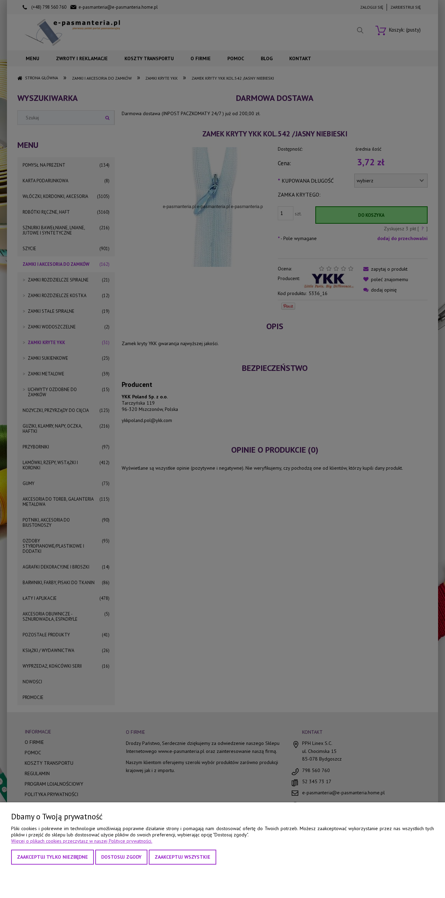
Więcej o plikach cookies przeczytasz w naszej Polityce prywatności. (81, 841)
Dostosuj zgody (121, 857)
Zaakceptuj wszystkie (182, 857)
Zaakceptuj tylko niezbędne (52, 857)
